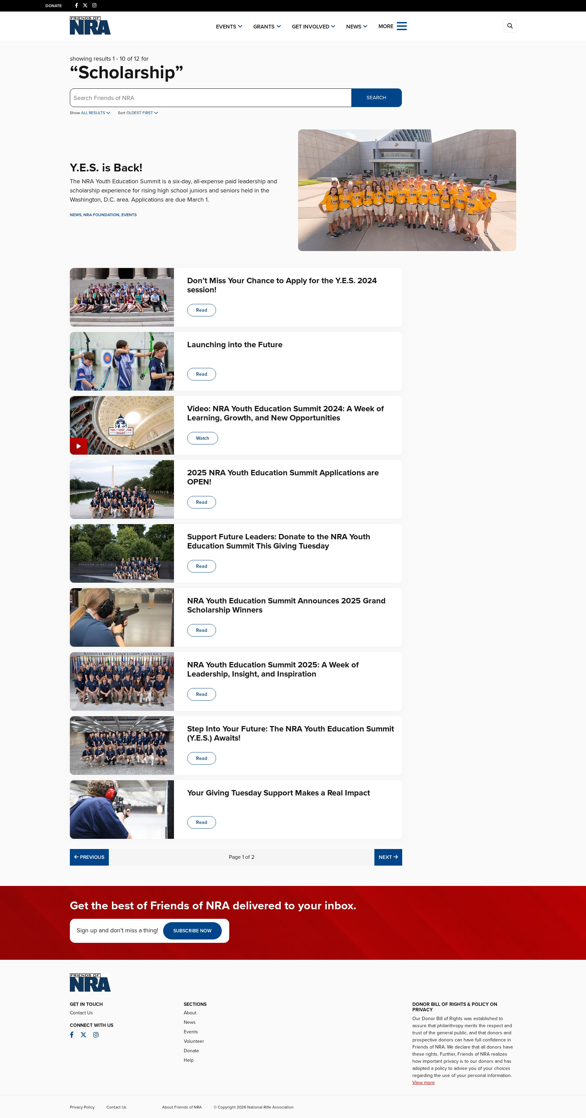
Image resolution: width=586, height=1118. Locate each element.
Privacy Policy (82, 1107)
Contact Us (81, 1013)
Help (189, 1060)
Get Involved (310, 26)
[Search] (510, 26)
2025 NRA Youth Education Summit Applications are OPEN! (283, 477)
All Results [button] (93, 112)
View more (423, 1082)
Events (226, 26)
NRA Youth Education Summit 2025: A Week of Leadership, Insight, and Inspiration (273, 669)
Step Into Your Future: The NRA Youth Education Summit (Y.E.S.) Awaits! (290, 733)
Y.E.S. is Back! (106, 168)
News (354, 26)
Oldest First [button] (140, 112)
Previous (91, 857)
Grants (264, 26)
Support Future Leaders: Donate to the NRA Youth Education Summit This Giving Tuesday (278, 541)
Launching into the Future (234, 345)
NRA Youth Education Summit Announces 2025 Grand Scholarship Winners (286, 605)
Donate (53, 5)
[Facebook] (76, 5)
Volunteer (194, 1041)
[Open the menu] (401, 25)
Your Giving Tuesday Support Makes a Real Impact (278, 793)
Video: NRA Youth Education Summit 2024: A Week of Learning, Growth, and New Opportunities (285, 413)
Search (376, 98)
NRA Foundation (101, 214)
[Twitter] (85, 5)
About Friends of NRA (182, 1107)
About (190, 1013)
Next (390, 857)
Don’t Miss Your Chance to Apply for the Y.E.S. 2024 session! (282, 285)
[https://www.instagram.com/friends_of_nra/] (94, 5)
